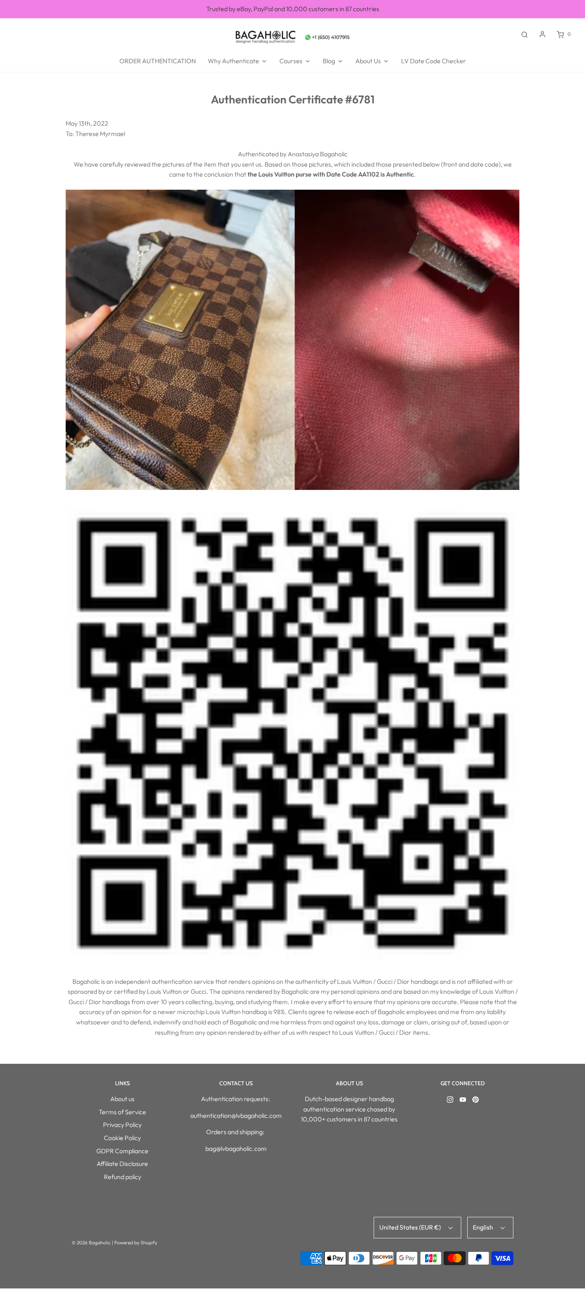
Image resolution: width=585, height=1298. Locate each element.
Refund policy (122, 1177)
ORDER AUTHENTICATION (157, 61)
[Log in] (542, 34)
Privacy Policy (122, 1125)
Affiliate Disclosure (122, 1164)
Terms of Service (122, 1112)
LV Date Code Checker (433, 61)
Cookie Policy (122, 1138)
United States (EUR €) (410, 1227)
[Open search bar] (524, 34)
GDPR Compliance (122, 1151)
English (483, 1227)
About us (122, 1099)
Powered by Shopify (135, 1243)
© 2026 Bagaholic (91, 1243)
